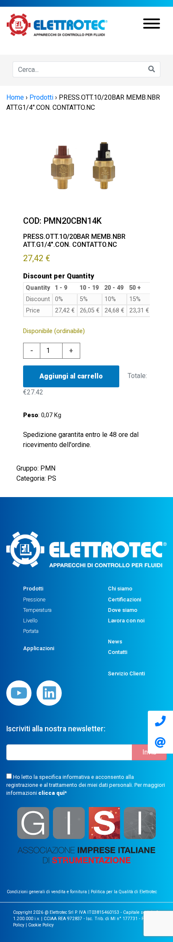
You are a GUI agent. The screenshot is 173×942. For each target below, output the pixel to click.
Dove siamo (122, 610)
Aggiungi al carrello (71, 376)
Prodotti (33, 588)
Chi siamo (120, 588)
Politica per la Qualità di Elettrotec (124, 891)
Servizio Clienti (126, 673)
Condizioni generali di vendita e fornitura (47, 891)
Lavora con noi (126, 620)
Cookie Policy (41, 925)
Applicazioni (38, 648)
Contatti (117, 652)
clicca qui (51, 793)
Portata (31, 631)
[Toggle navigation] (151, 25)
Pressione (34, 599)
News (115, 641)
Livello (30, 620)
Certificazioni (124, 599)
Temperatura (37, 610)
